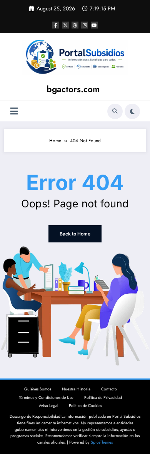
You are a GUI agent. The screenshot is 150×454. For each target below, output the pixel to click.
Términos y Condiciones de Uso (46, 397)
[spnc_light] (132, 111)
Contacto (109, 389)
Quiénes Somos (37, 389)
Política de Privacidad (103, 397)
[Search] (115, 111)
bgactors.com (73, 89)
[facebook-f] (55, 25)
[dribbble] (75, 25)
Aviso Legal (48, 406)
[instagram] (84, 25)
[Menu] (14, 111)
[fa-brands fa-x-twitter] (65, 25)
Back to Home (75, 234)
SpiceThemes (102, 442)
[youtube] (94, 25)
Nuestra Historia (76, 389)
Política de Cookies (85, 406)
